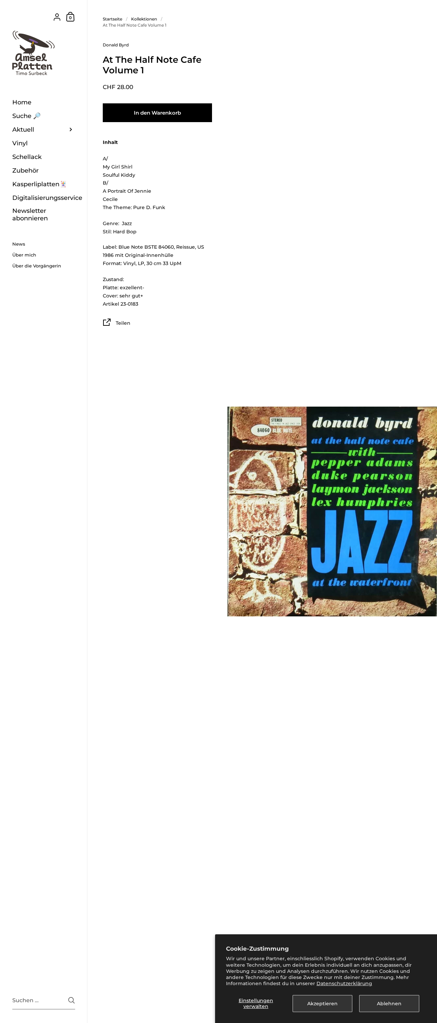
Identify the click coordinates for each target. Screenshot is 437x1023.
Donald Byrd (116, 44)
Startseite (112, 18)
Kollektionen (144, 18)
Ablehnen (389, 1003)
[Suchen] (71, 1000)
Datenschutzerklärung (344, 983)
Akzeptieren (322, 1003)
